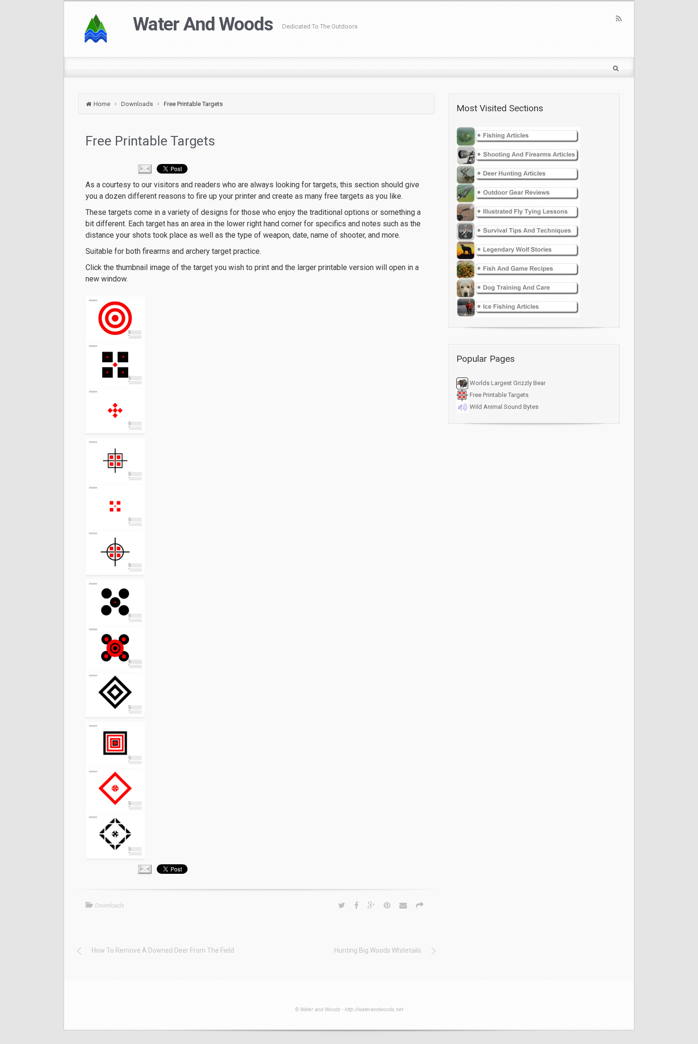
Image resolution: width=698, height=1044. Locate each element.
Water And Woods (203, 24)
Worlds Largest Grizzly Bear (507, 383)
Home (102, 103)
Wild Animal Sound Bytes (503, 406)
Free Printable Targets (498, 394)
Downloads (137, 103)
